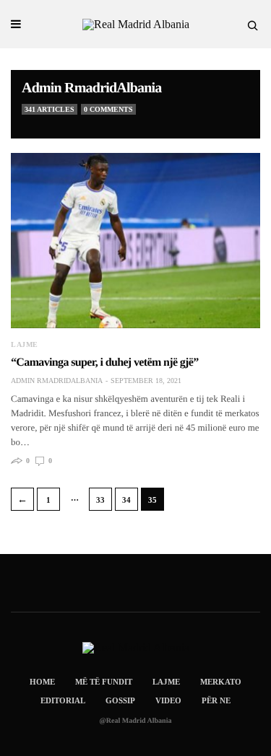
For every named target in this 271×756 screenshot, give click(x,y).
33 (100, 500)
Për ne (216, 700)
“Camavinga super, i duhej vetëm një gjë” (105, 362)
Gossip (120, 700)
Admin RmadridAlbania (92, 88)
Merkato (220, 681)
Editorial (62, 700)
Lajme (24, 344)
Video (168, 700)
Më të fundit (103, 681)
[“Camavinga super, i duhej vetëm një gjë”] (135, 240)
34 (126, 500)
